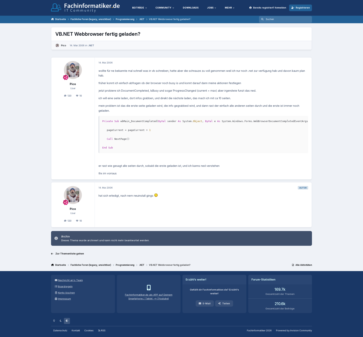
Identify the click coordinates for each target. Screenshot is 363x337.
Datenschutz (60, 330)
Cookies (89, 330)
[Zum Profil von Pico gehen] (57, 45)
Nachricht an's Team (70, 280)
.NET (91, 45)
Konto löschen (66, 292)
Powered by (294, 330)
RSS (102, 330)
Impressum (64, 298)
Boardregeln (65, 286)
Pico (63, 45)
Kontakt (76, 330)
